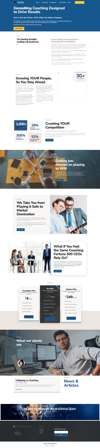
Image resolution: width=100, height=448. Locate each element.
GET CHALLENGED (62, 2)
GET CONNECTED (52, 2)
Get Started (29, 316)
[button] (17, 358)
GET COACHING (45, 2)
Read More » (19, 389)
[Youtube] (51, 446)
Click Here (50, 415)
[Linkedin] (46, 446)
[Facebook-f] (48, 446)
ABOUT (37, 2)
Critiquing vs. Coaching (27, 380)
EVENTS (69, 2)
